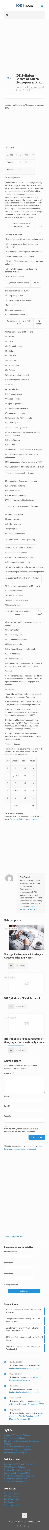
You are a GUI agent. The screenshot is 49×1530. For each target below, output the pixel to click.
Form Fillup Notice (11, 1499)
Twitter (22, 819)
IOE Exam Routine (11, 1493)
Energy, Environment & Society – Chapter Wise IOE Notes (23, 956)
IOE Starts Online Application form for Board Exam (24, 1338)
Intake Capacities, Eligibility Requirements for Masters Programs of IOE (26, 1416)
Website (7, 1116)
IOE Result (8, 1502)
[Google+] (21, 1526)
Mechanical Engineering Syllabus (17, 1450)
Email (7, 1106)
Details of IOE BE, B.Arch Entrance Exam (20, 1464)
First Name (8, 1263)
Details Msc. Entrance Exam (15, 1479)
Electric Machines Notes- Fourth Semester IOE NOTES (23, 1311)
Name (7, 1096)
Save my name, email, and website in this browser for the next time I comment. (21, 1130)
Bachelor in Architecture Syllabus (17, 1447)
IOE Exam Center (11, 1496)
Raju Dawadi (34, 87)
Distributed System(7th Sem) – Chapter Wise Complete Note (22, 1329)
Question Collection (12, 1505)
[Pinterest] (31, 1526)
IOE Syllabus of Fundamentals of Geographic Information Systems (24, 1040)
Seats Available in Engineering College (19, 1476)
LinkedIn (34, 819)
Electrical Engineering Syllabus (16, 1452)
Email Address (10, 1251)
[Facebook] (17, 1526)
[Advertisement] (24, 48)
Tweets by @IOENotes (13, 1236)
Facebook (14, 819)
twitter (32, 906)
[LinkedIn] (28, 1526)
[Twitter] (24, 1526)
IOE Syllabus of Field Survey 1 (22, 998)
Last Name (8, 1274)
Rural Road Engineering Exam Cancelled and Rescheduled (24, 1347)
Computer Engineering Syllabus (17, 1435)
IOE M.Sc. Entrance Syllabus (15, 1482)
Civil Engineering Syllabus (14, 1438)
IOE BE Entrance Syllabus (14, 1467)
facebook (31, 909)
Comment (9, 1073)
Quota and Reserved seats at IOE (18, 1470)
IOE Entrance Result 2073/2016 (17, 1473)
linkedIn (23, 909)
